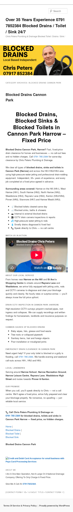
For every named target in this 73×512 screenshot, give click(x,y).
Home (8, 426)
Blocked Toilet (13, 433)
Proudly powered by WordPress (54, 505)
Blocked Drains (13, 430)
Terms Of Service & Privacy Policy (20, 505)
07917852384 (29, 483)
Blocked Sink (12, 437)
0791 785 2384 (41, 156)
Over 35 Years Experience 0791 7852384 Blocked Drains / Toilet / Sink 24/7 (36, 25)
